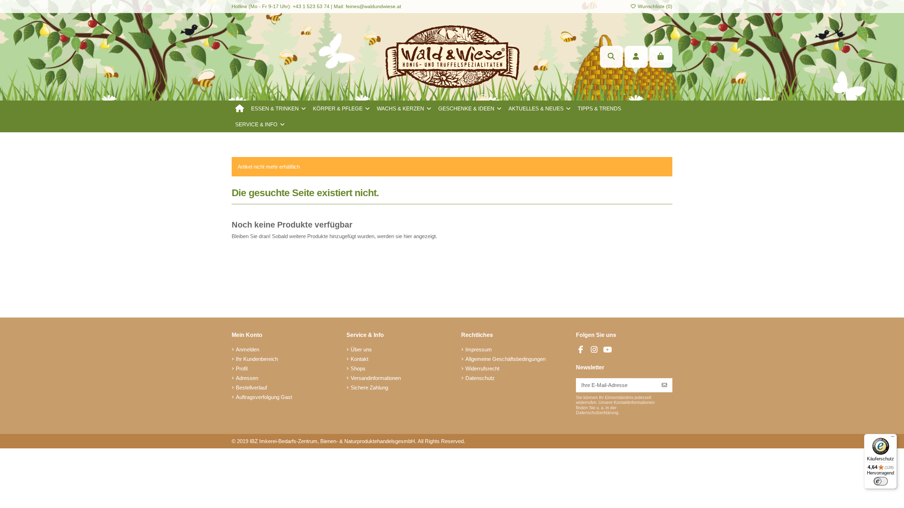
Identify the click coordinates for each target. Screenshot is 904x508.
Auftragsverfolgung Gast (264, 397)
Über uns (361, 349)
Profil (242, 368)
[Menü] (892, 438)
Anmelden (247, 349)
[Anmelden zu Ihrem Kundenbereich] (636, 57)
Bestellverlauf (251, 388)
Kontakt (359, 359)
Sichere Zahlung (369, 388)
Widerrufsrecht (482, 368)
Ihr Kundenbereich (257, 359)
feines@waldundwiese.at (373, 6)
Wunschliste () (654, 6)
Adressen (247, 378)
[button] (278, 108)
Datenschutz (480, 378)
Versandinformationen (376, 378)
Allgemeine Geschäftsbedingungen (505, 359)
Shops (358, 368)
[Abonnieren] (664, 385)
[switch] (881, 481)
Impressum (478, 349)
